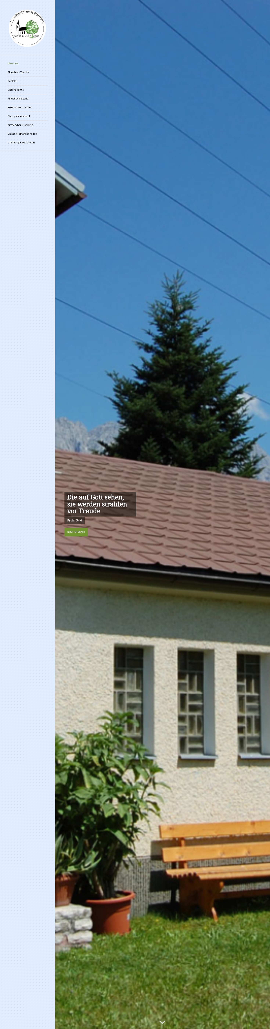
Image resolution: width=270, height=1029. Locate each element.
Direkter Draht (76, 531)
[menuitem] (27, 63)
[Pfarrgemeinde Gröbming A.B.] (27, 27)
